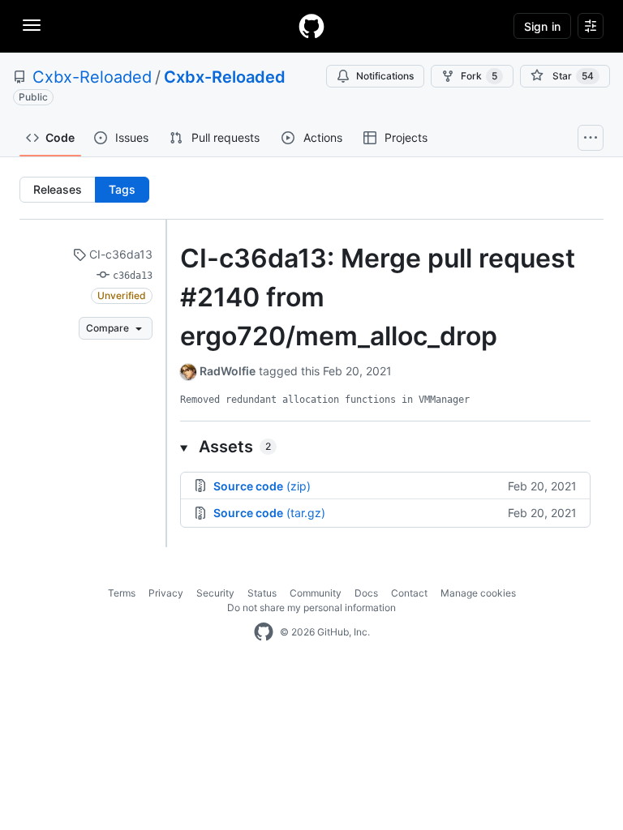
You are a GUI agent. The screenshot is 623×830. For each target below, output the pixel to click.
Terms (121, 593)
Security (215, 593)
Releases (57, 189)
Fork (479, 76)
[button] (385, 446)
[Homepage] (311, 26)
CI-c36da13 (119, 254)
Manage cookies (478, 593)
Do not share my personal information (311, 607)
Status (262, 593)
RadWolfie (228, 371)
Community (316, 593)
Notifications (385, 76)
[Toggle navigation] (31, 25)
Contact (409, 593)
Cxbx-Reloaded (92, 77)
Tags (122, 189)
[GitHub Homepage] (263, 632)
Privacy (165, 593)
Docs (366, 593)
